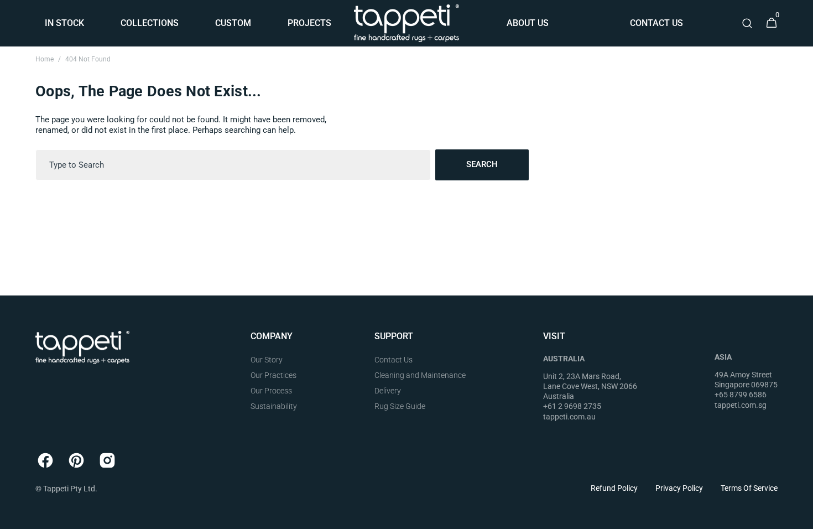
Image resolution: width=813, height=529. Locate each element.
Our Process (271, 390)
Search (482, 164)
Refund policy (614, 488)
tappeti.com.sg (741, 405)
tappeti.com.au (569, 416)
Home (44, 59)
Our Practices (273, 375)
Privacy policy (679, 488)
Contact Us (393, 359)
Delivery (387, 390)
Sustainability (274, 406)
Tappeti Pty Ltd (69, 488)
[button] (747, 23)
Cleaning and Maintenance (420, 375)
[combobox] (233, 164)
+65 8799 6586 (741, 394)
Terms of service (749, 488)
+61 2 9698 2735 (572, 406)
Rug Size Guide (399, 406)
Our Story (267, 359)
